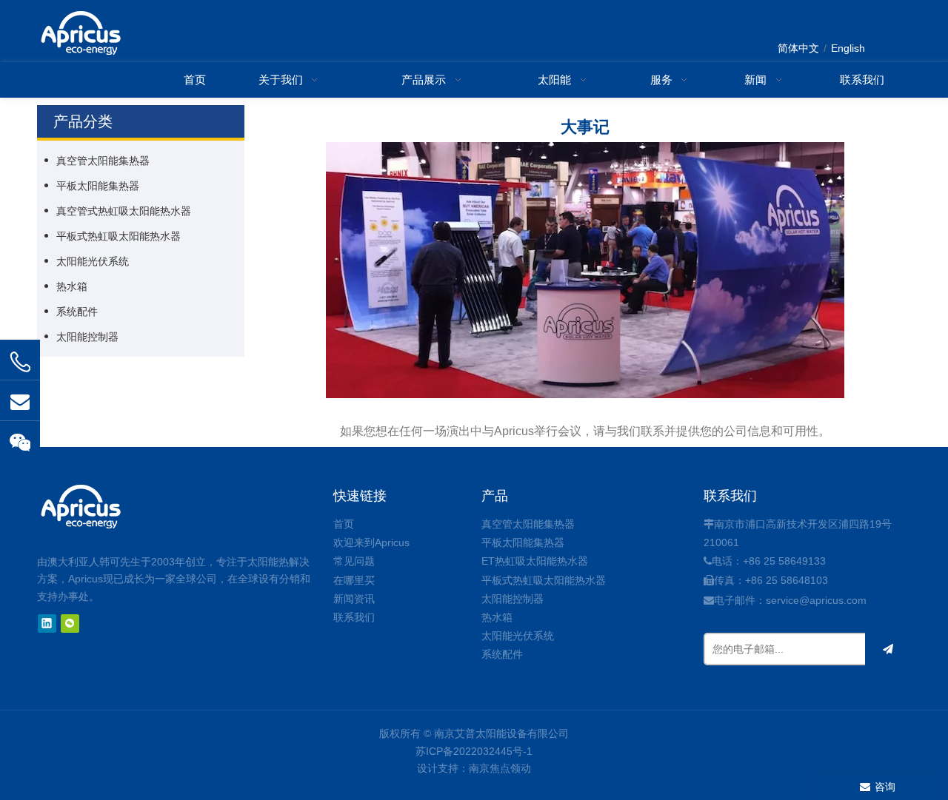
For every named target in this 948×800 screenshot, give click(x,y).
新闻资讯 (354, 599)
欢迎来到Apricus (371, 542)
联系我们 (354, 617)
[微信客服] (20, 441)
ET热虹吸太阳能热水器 (534, 561)
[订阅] (888, 649)
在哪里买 (354, 580)
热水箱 (71, 286)
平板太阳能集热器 (97, 186)
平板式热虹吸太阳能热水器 (118, 236)
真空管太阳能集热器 (103, 161)
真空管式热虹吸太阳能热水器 (123, 211)
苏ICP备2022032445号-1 (474, 751)
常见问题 (354, 561)
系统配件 (77, 311)
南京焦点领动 (500, 768)
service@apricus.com (816, 600)
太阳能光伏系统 (92, 261)
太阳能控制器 (87, 337)
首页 (343, 524)
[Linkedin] (47, 623)
